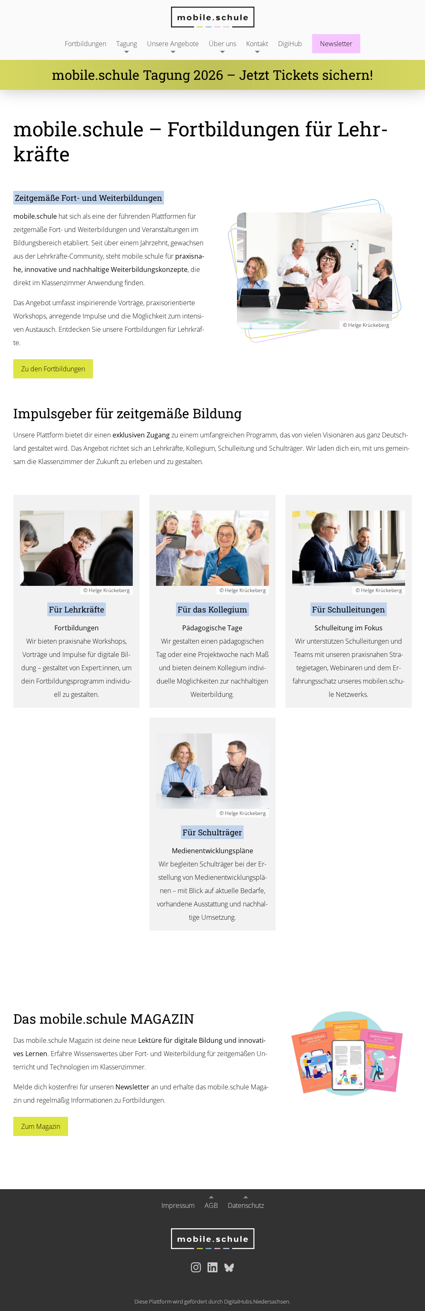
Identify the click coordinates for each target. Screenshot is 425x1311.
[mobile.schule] (212, 17)
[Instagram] (196, 1267)
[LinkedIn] (212, 1267)
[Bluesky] (229, 1267)
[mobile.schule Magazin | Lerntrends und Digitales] (347, 1053)
